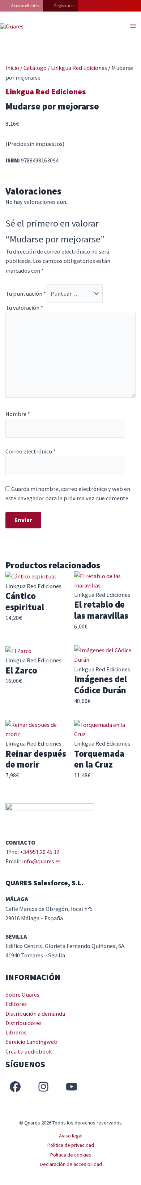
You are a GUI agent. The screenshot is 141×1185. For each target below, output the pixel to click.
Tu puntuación (25, 293)
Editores (16, 1003)
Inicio (12, 67)
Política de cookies (70, 1155)
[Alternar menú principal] (133, 26)
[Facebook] (15, 1086)
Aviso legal (70, 1135)
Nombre (17, 413)
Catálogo (35, 67)
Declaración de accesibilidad (70, 1164)
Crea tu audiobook (28, 1051)
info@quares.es (41, 861)
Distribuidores (23, 1023)
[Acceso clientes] (21, 6)
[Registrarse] (60, 6)
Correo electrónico (30, 451)
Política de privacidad (70, 1145)
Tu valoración (24, 307)
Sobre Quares (22, 994)
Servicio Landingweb (31, 1041)
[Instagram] (43, 1086)
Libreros (15, 1032)
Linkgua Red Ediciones (79, 67)
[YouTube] (71, 1086)
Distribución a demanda (35, 1013)
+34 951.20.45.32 (39, 851)
